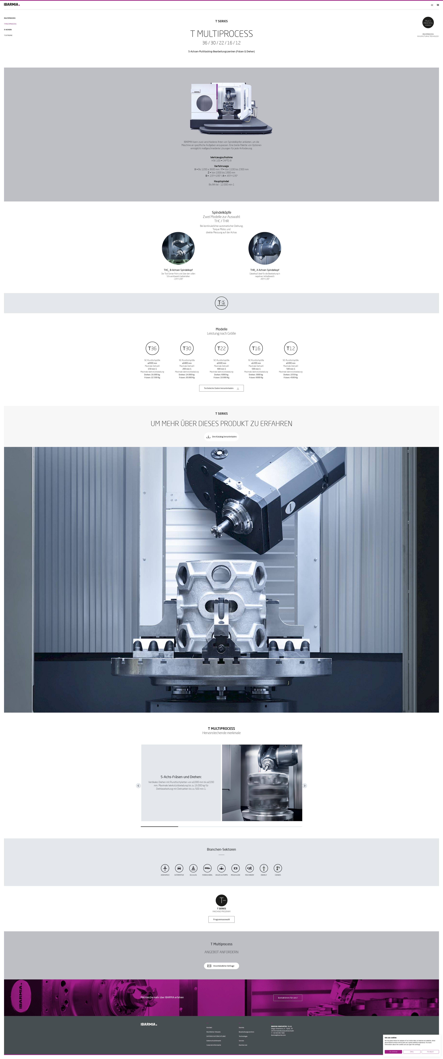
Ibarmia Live (243, 1045)
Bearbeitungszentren (246, 1032)
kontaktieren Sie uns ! (288, 998)
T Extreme (8, 35)
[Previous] (138, 785)
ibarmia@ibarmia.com (278, 1035)
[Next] (304, 785)
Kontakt (209, 1027)
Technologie (243, 1036)
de (432, 5)
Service (241, 1041)
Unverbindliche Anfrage (223, 966)
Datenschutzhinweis (214, 1041)
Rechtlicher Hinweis (214, 1032)
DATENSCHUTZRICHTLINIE (216, 1036)
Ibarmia (241, 1027)
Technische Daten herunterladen (218, 388)
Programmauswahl (221, 920)
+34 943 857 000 (278, 1033)
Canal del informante (214, 1045)
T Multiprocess (10, 24)
